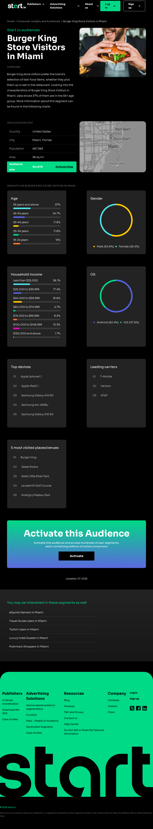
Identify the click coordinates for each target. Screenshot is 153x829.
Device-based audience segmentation (40, 707)
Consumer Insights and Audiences (39, 21)
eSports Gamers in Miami (26, 612)
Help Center (71, 724)
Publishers (34, 4)
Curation (31, 714)
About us (89, 6)
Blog (67, 700)
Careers (112, 706)
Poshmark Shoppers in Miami (29, 646)
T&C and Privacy (73, 712)
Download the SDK (10, 711)
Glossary (69, 706)
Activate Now (64, 166)
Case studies (10, 719)
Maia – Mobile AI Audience (42, 720)
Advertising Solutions (57, 6)
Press (111, 712)
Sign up (131, 6)
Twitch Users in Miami (24, 629)
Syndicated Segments (39, 726)
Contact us (70, 718)
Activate (76, 556)
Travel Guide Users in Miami (28, 621)
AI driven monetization (10, 702)
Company (113, 700)
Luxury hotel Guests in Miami (28, 638)
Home (10, 21)
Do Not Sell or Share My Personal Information (84, 732)
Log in (107, 6)
